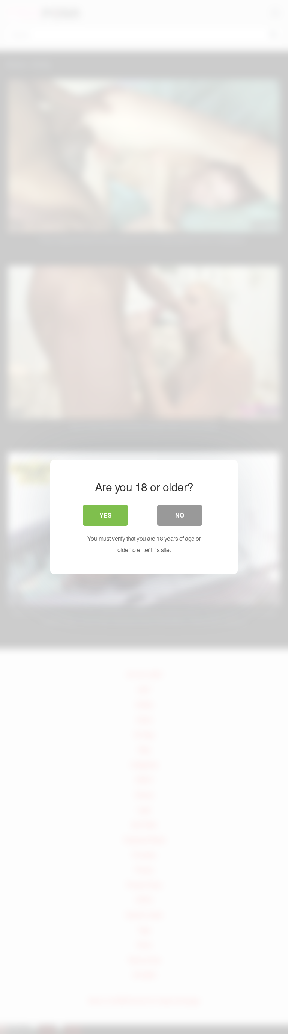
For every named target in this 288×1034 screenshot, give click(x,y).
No (179, 515)
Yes (105, 515)
